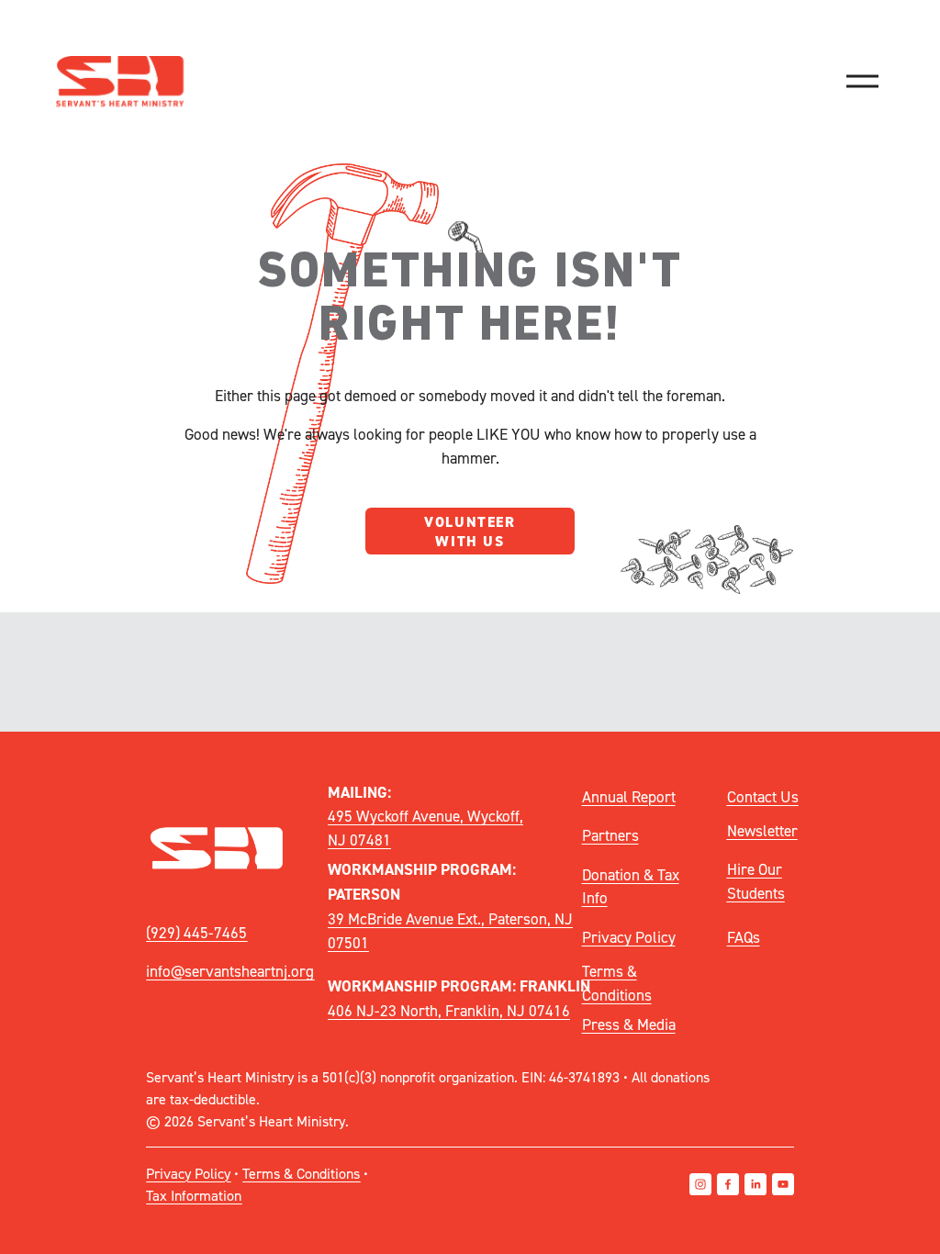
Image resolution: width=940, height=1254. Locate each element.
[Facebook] (728, 1184)
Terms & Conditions (617, 982)
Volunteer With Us (469, 531)
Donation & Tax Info (630, 886)
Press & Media (629, 1024)
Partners (610, 835)
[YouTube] (783, 1184)
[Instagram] (700, 1184)
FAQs (743, 936)
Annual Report (629, 796)
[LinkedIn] (755, 1184)
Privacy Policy (629, 936)
